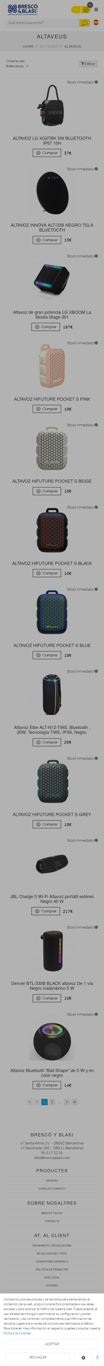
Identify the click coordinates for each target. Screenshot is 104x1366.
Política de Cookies (17, 1333)
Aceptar (52, 1344)
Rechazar (38, 1357)
